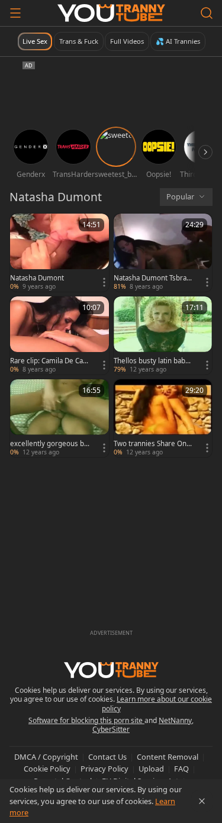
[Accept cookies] (202, 801)
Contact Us (107, 756)
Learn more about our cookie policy (157, 704)
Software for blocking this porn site (86, 720)
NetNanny (175, 720)
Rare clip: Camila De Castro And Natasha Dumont (49, 361)
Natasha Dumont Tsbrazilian (153, 278)
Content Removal (167, 756)
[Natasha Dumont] (59, 253)
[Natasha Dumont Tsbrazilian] (163, 253)
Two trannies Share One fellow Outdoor (152, 444)
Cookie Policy (47, 768)
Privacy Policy (104, 768)
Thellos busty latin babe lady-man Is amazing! (153, 361)
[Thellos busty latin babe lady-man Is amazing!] (163, 335)
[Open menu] (15, 13)
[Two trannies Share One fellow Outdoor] (163, 418)
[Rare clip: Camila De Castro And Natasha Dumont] (59, 335)
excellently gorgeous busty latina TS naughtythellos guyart (49, 444)
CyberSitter (111, 729)
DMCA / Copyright (46, 756)
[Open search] (206, 13)
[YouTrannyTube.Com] (111, 13)
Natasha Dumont (37, 278)
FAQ (181, 768)
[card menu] (104, 282)
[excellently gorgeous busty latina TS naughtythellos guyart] (59, 418)
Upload (151, 768)
